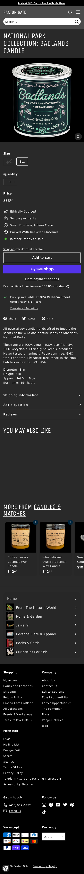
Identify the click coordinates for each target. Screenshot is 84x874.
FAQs (7, 738)
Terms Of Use (12, 767)
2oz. (9, 161)
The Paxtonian (52, 708)
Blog (45, 725)
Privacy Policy (13, 772)
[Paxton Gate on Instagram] (44, 804)
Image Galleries (52, 720)
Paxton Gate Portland (18, 703)
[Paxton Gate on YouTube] (58, 804)
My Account (11, 680)
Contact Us (49, 686)
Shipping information (20, 395)
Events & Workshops (17, 714)
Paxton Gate (14, 12)
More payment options (42, 278)
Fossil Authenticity (55, 697)
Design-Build (12, 750)
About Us (48, 680)
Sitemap (9, 761)
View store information (24, 308)
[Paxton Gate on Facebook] (51, 804)
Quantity (10, 174)
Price (7, 193)
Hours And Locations (18, 686)
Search (8, 755)
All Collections (13, 708)
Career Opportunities (56, 703)
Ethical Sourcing (53, 691)
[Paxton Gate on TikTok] (44, 812)
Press (45, 714)
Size (6, 153)
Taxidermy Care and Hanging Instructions (32, 778)
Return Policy (12, 697)
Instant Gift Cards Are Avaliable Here (41, 3)
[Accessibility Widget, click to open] (5, 868)
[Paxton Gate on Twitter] (65, 804)
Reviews (10, 414)
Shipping (8, 249)
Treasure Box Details (17, 720)
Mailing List (11, 744)
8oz (22, 161)
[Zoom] (78, 136)
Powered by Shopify (45, 866)
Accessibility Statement (19, 784)
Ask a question (15, 405)
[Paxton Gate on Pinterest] (72, 804)
